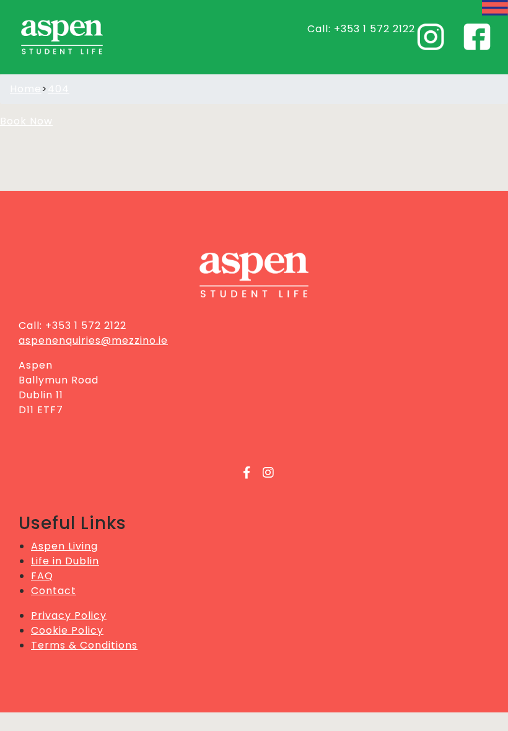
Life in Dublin (65, 561)
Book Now (26, 121)
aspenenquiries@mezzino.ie (93, 340)
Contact (53, 591)
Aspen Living (64, 546)
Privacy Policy (69, 615)
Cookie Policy (67, 630)
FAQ (42, 576)
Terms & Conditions (84, 645)
